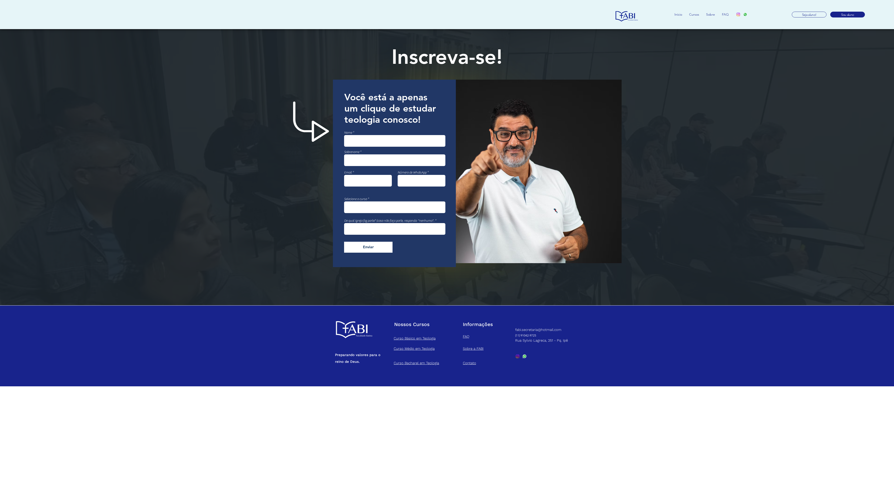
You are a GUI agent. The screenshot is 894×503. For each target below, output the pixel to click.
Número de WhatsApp (412, 172)
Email (348, 172)
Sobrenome (351, 152)
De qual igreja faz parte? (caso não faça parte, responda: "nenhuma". (389, 220)
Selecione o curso (355, 199)
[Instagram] (738, 14)
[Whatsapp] (745, 14)
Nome (348, 132)
